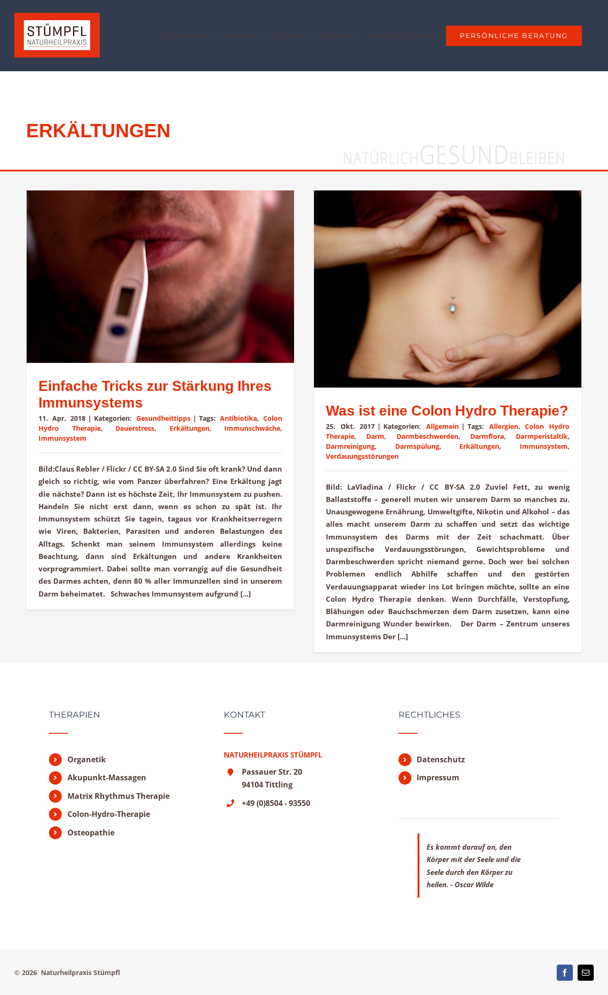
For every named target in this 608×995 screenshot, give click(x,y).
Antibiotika (238, 418)
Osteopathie (90, 832)
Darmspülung (417, 446)
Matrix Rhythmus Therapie (118, 796)
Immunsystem (62, 438)
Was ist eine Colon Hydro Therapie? (447, 410)
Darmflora (487, 436)
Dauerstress (134, 428)
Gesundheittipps (163, 418)
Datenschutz (441, 759)
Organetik (86, 759)
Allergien (503, 426)
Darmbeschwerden (427, 436)
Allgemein (442, 426)
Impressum (438, 777)
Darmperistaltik (542, 436)
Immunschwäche (252, 428)
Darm (375, 436)
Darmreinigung (350, 446)
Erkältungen (189, 428)
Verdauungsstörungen (362, 456)
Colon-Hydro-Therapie (108, 814)
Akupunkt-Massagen (106, 777)
